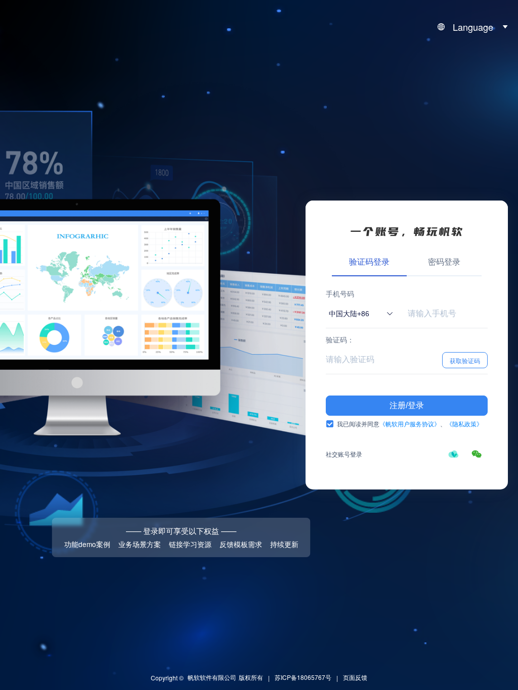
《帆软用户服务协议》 (409, 423)
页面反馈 (355, 677)
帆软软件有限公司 (212, 677)
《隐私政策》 (464, 423)
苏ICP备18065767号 (303, 677)
